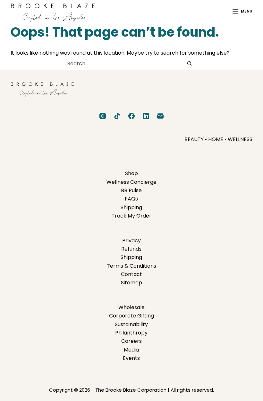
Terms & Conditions (131, 266)
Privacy (131, 240)
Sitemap (131, 282)
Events (131, 358)
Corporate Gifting (131, 315)
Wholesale (131, 307)
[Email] (160, 116)
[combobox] (125, 63)
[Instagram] (102, 116)
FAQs (131, 198)
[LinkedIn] (146, 116)
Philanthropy (131, 332)
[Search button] (189, 63)
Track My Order (131, 215)
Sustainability (131, 324)
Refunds (131, 249)
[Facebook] (131, 116)
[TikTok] (117, 116)
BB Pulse (131, 190)
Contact (131, 274)
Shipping (131, 207)
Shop (131, 173)
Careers (131, 341)
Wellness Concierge (131, 182)
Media (131, 349)
